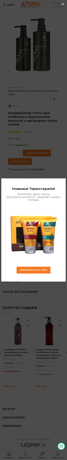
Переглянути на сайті (33, 270)
